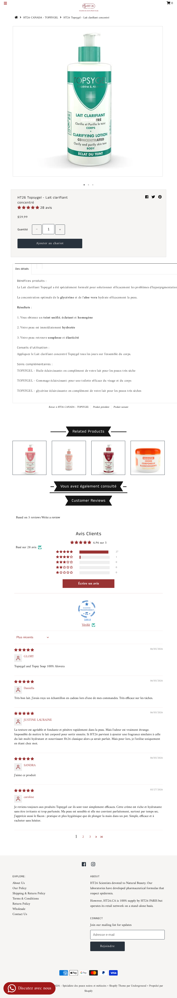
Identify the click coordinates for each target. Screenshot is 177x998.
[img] (24, 650)
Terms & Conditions (26, 899)
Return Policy (21, 904)
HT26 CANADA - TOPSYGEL (40, 17)
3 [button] (90, 836)
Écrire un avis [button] (88, 584)
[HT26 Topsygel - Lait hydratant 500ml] (108, 458)
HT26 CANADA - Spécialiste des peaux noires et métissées (73, 985)
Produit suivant (121, 407)
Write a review (50, 517)
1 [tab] (84, 185)
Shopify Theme (117, 985)
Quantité (22, 230)
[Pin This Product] (160, 197)
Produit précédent (101, 407)
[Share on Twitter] (154, 197)
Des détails (22, 269)
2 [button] (83, 836)
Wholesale (19, 909)
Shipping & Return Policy (29, 893)
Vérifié (86, 625)
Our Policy (20, 888)
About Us (19, 883)
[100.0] (86, 609)
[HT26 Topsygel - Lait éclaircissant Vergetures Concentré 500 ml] (69, 458)
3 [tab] (93, 185)
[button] (28, 207)
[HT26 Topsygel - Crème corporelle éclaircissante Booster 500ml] (147, 458)
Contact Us (20, 914)
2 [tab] (88, 185)
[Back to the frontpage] (17, 17)
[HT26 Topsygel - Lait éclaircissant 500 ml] (29, 458)
